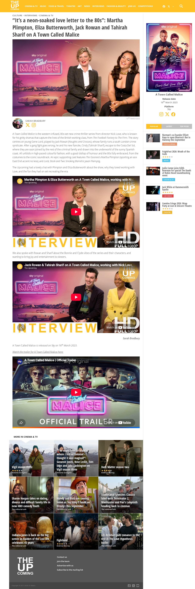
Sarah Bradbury (35, 120)
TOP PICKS (184, 126)
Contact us (62, 557)
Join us (132, 6)
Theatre (70, 6)
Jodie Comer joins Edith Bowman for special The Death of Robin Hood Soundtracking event (176, 172)
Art (80, 6)
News (87, 6)
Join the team (63, 561)
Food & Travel (56, 6)
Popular (154, 126)
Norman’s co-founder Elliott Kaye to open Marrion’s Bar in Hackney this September (176, 137)
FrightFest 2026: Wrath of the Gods (176, 152)
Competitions (145, 6)
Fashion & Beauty (116, 6)
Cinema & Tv (31, 6)
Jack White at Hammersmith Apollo (175, 188)
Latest (169, 126)
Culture (17, 15)
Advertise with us (65, 565)
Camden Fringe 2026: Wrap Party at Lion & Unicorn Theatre (177, 204)
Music (43, 6)
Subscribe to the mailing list (70, 569)
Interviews (98, 6)
